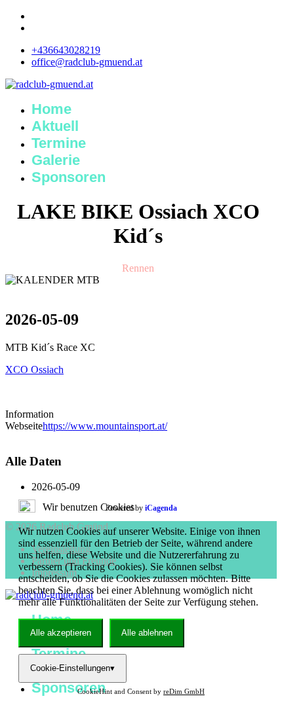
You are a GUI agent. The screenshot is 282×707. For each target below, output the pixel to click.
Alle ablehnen (146, 633)
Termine (58, 143)
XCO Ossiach (34, 369)
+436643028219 (65, 50)
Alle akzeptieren (60, 633)
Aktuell (55, 126)
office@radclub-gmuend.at (86, 61)
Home (51, 109)
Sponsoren (68, 177)
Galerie (55, 160)
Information (29, 414)
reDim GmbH (184, 691)
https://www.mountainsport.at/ (105, 425)
